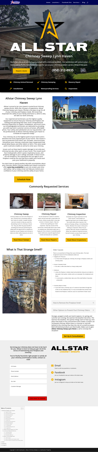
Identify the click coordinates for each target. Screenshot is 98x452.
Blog (83, 2)
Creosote (60, 264)
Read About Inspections (76, 240)
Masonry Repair (9, 416)
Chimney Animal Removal (23, 82)
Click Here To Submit (37, 398)
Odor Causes (8, 437)
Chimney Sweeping (9, 414)
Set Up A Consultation (73, 336)
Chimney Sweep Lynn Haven (8, 410)
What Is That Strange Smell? (9, 436)
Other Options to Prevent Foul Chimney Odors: (14, 440)
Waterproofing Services (10, 418)
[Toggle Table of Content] (21, 408)
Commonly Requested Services (10, 430)
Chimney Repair (9, 433)
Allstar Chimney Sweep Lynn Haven (11, 429)
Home (48, 2)
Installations (8, 417)
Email (58, 365)
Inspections (8, 420)
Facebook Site (67, 2)
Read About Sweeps (21, 240)
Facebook (4, 443)
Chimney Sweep (9, 432)
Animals (56, 285)
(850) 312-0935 (8, 412)
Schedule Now (23, 179)
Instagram (4, 445)
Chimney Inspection (9, 434)
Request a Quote (21, 71)
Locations (55, 2)
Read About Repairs (49, 240)
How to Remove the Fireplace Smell (12, 439)
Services (76, 2)
